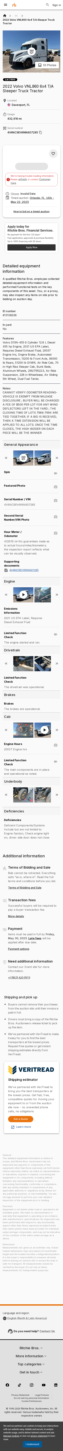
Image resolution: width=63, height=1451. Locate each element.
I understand (32, 1444)
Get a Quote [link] (21, 1118)
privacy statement (39, 1436)
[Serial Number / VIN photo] (55, 500)
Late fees (34, 938)
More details (16, 916)
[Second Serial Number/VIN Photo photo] (55, 517)
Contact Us (47, 1331)
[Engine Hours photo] (55, 745)
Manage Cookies (11, 1436)
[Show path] (16, 15)
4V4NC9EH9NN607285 (24, 570)
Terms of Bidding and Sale (24, 888)
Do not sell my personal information (31, 1398)
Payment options (18, 949)
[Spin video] (55, 473)
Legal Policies (42, 1395)
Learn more (23, 1127)
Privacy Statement (20, 1395)
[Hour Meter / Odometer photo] (55, 533)
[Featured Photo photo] (55, 487)
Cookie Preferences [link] (32, 1401)
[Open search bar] (48, 5)
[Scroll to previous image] (6, 457)
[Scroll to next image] (57, 457)
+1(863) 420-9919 (19, 978)
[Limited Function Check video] (55, 634)
